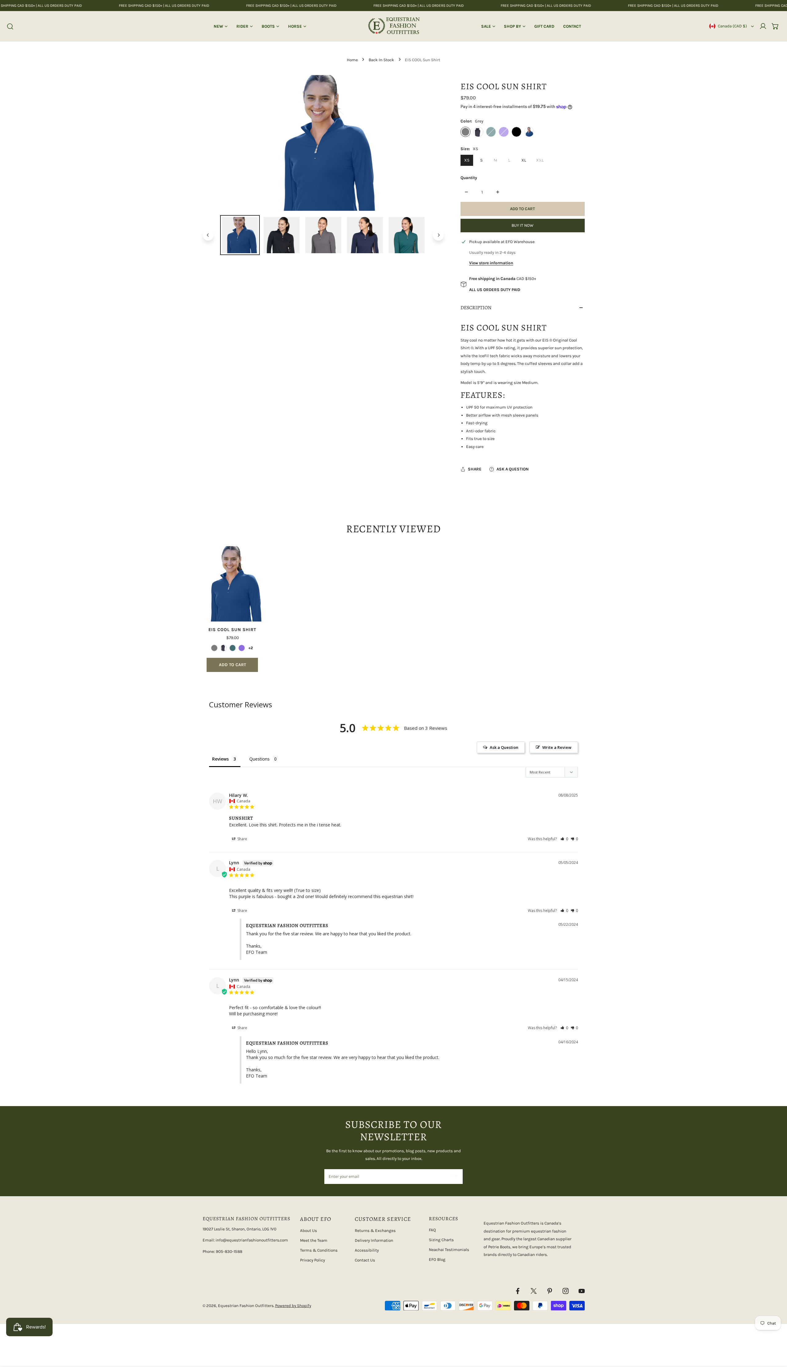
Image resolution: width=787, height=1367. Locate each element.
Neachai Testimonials (449, 1249)
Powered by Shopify (293, 1305)
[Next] (438, 235)
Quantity (469, 177)
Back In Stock (381, 60)
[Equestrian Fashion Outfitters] (394, 26)
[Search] (10, 26)
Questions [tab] (259, 759)
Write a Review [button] (556, 747)
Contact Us (365, 1260)
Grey (465, 132)
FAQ (432, 1230)
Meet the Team (313, 1240)
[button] (775, 26)
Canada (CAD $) (732, 26)
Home (352, 60)
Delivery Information (374, 1240)
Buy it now (522, 225)
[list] (323, 143)
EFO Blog (437, 1259)
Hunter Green (491, 132)
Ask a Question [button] (504, 747)
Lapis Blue (529, 132)
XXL (540, 160)
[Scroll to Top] (776, 1335)
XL (523, 160)
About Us (308, 1230)
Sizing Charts (441, 1239)
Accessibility (367, 1250)
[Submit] (455, 1176)
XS (466, 160)
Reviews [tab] (220, 759)
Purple (503, 132)
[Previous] (208, 235)
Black (516, 132)
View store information (491, 263)
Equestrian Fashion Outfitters (246, 1305)
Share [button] (241, 838)
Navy (478, 132)
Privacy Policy (312, 1260)
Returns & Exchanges (375, 1230)
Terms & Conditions (319, 1250)
